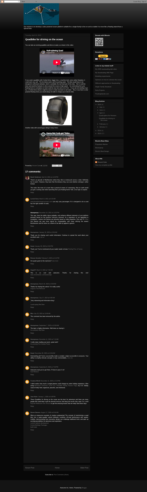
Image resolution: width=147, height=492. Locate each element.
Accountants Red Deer (37, 330)
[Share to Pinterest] (61, 166)
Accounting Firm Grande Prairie (40, 344)
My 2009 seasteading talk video (106, 69)
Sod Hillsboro (34, 372)
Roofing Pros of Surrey (75, 249)
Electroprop (99, 148)
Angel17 (33, 270)
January (102, 127)
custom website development (39, 423)
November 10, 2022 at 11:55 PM (49, 212)
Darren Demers (35, 412)
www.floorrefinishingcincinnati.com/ (41, 201)
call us (42, 237)
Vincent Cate (102, 162)
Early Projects (100, 90)
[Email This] (53, 166)
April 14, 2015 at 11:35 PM (50, 177)
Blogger (84, 488)
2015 (99, 104)
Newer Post (29, 468)
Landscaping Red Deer (37, 304)
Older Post (84, 468)
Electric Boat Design (102, 151)
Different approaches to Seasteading (107, 83)
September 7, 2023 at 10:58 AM (49, 325)
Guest (32, 246)
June (101, 110)
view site (70, 358)
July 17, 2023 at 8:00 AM (47, 298)
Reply (32, 192)
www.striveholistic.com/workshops (41, 275)
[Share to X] (57, 166)
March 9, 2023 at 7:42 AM (44, 270)
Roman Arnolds (35, 258)
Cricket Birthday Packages (38, 425)
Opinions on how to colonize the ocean (108, 80)
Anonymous (34, 232)
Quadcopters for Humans (107, 115)
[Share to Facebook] (59, 166)
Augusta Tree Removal (37, 288)
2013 (99, 133)
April (101, 113)
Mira (31, 313)
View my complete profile (103, 165)
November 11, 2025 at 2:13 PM (50, 381)
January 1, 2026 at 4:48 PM (46, 396)
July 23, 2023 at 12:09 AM (42, 313)
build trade (33, 427)
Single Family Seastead (103, 87)
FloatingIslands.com (102, 94)
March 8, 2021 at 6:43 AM (47, 199)
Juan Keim (34, 396)
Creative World (35, 381)
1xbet (86, 219)
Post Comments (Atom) (61, 474)
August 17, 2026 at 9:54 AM (49, 412)
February (102, 124)
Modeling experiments (102, 76)
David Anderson (35, 177)
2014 (99, 130)
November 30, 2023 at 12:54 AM (45, 353)
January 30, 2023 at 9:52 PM (44, 246)
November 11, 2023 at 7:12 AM (48, 339)
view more (55, 261)
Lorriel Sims (34, 199)
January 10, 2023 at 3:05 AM (48, 232)
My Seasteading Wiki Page (104, 72)
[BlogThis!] (55, 166)
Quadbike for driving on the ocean (107, 119)
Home (57, 468)
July (101, 107)
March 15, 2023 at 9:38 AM (47, 284)
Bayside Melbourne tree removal (40, 403)
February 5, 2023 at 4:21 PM (50, 258)
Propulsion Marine (101, 144)
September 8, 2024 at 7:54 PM (48, 367)
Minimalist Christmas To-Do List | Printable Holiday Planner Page (55, 385)
